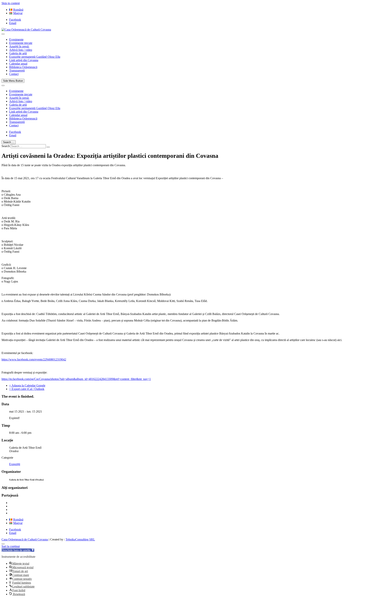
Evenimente (16, 39)
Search (6, 146)
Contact (14, 74)
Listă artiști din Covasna (23, 60)
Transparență (17, 70)
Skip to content (11, 3)
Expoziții (14, 464)
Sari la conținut (11, 546)
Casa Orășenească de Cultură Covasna (25, 539)
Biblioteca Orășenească (23, 67)
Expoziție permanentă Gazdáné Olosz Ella (34, 56)
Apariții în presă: (19, 46)
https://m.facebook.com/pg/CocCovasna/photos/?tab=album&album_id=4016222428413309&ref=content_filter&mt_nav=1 (76, 379)
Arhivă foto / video (20, 49)
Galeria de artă (18, 53)
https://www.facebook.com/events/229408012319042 (34, 359)
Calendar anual (18, 63)
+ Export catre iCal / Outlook (26, 389)
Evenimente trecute (20, 43)
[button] (18, 550)
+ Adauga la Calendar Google (27, 385)
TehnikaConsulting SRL (80, 539)
